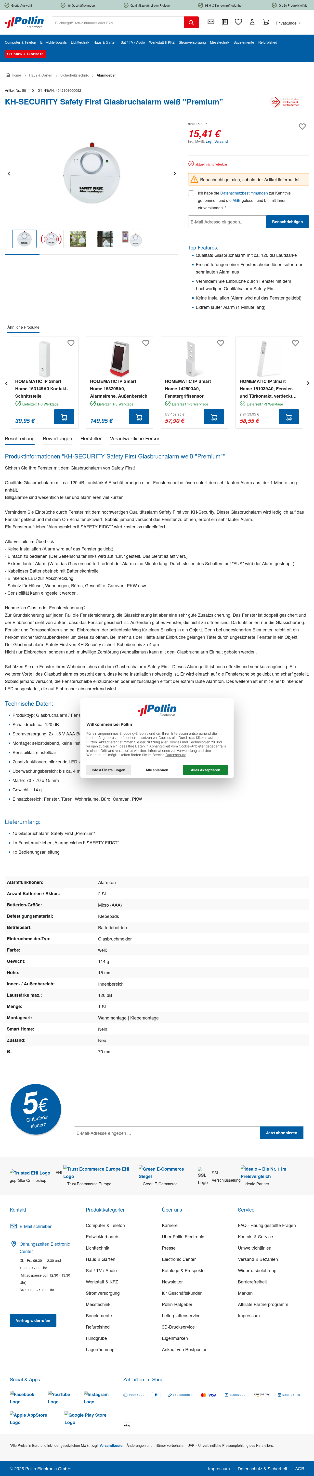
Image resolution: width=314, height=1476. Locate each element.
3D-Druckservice (178, 1326)
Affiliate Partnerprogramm (263, 1304)
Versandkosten (112, 1445)
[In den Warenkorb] (64, 416)
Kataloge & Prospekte (183, 1270)
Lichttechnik (97, 1247)
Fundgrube (96, 1338)
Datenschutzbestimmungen (244, 193)
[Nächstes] (174, 173)
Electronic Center (179, 1259)
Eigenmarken (175, 1338)
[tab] (20, 439)
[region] (91, 187)
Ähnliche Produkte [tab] (23, 327)
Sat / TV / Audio (101, 1270)
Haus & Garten (100, 1259)
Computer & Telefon (105, 1225)
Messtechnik (98, 1304)
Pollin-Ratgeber (177, 1304)
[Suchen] (191, 22)
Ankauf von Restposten (185, 1349)
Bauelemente (99, 1315)
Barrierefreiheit (252, 1281)
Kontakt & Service (255, 1236)
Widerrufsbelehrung (257, 1270)
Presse (169, 1247)
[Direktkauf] (225, 22)
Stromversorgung (103, 1293)
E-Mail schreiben (36, 1226)
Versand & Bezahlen (258, 1259)
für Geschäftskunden (182, 1293)
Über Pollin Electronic (183, 1236)
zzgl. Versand (217, 141)
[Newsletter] (211, 22)
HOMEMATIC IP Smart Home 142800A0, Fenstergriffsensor (188, 388)
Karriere (170, 1225)
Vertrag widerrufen (33, 1320)
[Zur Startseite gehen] (24, 22)
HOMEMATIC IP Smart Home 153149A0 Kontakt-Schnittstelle (41, 388)
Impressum (249, 1315)
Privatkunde (287, 23)
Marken (245, 1293)
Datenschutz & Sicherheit (262, 1468)
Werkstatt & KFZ (102, 1281)
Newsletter (172, 1281)
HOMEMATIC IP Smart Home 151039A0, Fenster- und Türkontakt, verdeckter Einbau (268, 389)
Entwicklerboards (102, 1236)
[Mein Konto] (252, 22)
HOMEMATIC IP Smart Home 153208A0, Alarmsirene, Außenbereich (118, 388)
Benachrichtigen (287, 221)
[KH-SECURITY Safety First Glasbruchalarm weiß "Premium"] (91, 173)
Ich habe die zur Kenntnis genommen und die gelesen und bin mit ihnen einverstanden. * (244, 200)
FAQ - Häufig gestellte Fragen (267, 1225)
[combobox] (118, 22)
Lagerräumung (100, 1349)
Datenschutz (106, 1143)
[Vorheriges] (8, 173)
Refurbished (98, 1326)
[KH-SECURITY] (284, 103)
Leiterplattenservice (181, 1315)
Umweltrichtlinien (254, 1247)
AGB (237, 200)
